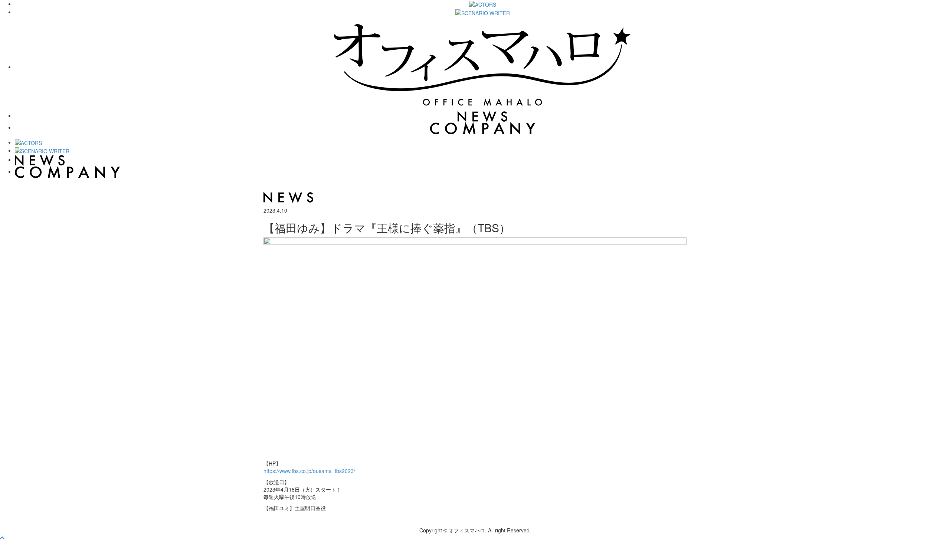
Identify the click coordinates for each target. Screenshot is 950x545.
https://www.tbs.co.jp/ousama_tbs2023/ (309, 471)
